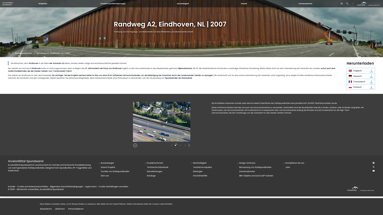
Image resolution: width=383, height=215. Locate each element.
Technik (244, 3)
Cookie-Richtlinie (166, 204)
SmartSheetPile (200, 175)
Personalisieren (76, 209)
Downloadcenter (305, 3)
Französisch (359, 81)
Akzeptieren (46, 209)
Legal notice (91, 186)
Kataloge (151, 175)
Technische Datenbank (157, 167)
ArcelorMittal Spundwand (7, 4)
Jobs (287, 167)
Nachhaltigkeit (183, 3)
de (353, 3)
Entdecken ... (44, 3)
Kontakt (11, 186)
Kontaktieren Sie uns (294, 163)
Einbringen (198, 171)
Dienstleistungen (154, 171)
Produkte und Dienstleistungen (112, 3)
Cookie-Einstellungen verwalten (113, 186)
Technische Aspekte (202, 167)
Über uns (105, 175)
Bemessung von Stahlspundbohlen (255, 167)
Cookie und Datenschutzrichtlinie (32, 186)
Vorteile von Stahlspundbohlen (115, 171)
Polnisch (357, 87)
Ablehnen (60, 209)
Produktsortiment (155, 163)
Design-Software (247, 163)
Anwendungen (107, 163)
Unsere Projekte (108, 167)
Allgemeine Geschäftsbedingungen (66, 186)
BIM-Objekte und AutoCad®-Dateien (256, 175)
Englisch (357, 70)
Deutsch (357, 76)
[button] (171, 145)
